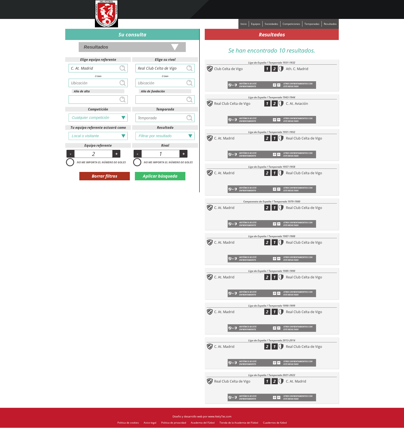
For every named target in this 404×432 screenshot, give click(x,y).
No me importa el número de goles (101, 162)
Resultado (165, 127)
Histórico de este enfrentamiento (247, 85)
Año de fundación (153, 91)
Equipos (255, 24)
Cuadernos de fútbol (275, 422)
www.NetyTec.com (219, 416)
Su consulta (132, 34)
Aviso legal (150, 422)
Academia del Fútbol (203, 422)
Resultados (330, 24)
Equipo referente (98, 145)
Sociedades (271, 24)
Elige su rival (165, 59)
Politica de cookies (128, 422)
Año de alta (82, 91)
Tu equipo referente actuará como (98, 127)
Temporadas (311, 24)
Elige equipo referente (98, 59)
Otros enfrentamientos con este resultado (297, 85)
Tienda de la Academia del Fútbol (238, 422)
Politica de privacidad (173, 422)
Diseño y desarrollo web (187, 416)
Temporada (165, 109)
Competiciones (291, 24)
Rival (165, 145)
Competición (98, 109)
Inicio (244, 24)
